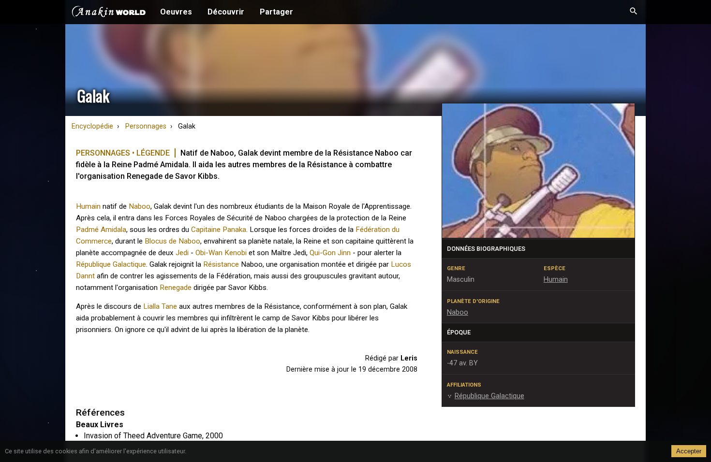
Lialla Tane (160, 306)
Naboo (139, 206)
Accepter (688, 451)
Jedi (182, 252)
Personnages (145, 126)
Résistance (221, 264)
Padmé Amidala (101, 229)
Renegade (176, 287)
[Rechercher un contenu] (633, 12)
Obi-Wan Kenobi (221, 252)
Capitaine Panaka (218, 229)
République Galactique (111, 264)
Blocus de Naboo (172, 241)
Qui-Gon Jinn (330, 252)
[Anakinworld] (108, 13)
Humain (88, 206)
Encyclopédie (92, 126)
